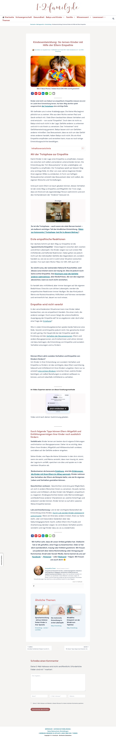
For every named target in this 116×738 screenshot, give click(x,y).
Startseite (9, 17)
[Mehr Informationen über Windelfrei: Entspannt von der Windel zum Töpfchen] (74, 610)
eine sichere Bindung (47, 371)
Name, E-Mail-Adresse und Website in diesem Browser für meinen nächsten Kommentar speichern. (58, 703)
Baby (52, 626)
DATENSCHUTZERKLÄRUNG (62, 729)
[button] (113, 19)
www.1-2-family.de (77, 581)
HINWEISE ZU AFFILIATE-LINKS (55, 733)
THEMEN (74, 733)
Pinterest (47, 557)
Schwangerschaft (24, 17)
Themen (6, 20)
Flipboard (62, 557)
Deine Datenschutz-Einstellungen (58, 731)
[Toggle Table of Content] (82, 148)
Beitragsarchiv (40, 24)
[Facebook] (33, 586)
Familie (69, 17)
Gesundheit (38, 17)
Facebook (36, 557)
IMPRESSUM (48, 729)
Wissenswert (83, 17)
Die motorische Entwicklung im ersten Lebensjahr (57, 620)
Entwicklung (48, 24)
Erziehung (47, 321)
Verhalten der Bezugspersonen (59, 336)
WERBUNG (42, 733)
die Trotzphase (47, 106)
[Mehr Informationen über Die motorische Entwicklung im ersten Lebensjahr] (58, 610)
